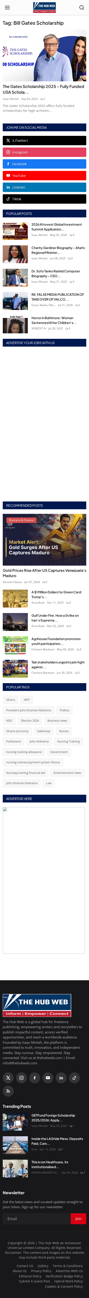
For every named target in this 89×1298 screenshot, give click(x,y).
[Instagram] (21, 1077)
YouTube (19, 175)
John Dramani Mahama (21, 783)
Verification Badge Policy (64, 1276)
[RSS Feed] (8, 1091)
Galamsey (43, 731)
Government (59, 752)
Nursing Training (68, 741)
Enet (34, 1149)
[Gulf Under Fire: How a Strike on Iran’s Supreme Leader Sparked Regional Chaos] (15, 622)
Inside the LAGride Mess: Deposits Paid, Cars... (57, 1140)
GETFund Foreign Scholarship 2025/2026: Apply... (53, 1117)
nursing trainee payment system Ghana (33, 762)
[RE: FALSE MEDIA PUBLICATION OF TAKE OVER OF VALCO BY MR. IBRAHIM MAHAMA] (15, 301)
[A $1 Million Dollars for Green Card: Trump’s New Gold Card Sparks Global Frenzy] (15, 599)
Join (78, 1218)
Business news (57, 720)
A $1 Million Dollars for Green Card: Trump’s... (56, 594)
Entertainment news (67, 773)
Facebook (19, 164)
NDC (9, 720)
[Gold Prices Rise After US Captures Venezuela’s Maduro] (44, 540)
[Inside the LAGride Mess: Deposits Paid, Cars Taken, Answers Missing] (15, 1145)
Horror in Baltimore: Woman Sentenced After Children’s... (54, 320)
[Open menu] (7, 7)
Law (49, 783)
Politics (64, 710)
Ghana (10, 700)
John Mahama (39, 741)
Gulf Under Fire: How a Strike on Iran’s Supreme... (55, 617)
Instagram (20, 152)
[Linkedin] (61, 1077)
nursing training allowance (24, 752)
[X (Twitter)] (8, 1077)
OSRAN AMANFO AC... (45, 1173)
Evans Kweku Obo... (43, 305)
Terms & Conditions (68, 1266)
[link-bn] (44, 424)
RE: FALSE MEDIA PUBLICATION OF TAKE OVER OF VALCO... (57, 296)
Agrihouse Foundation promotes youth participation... (56, 641)
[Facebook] (34, 1077)
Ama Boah (38, 603)
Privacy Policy (41, 1271)
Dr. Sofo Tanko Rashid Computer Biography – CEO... (55, 273)
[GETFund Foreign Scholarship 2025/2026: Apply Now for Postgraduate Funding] (15, 1122)
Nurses (64, 731)
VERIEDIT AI (38, 328)
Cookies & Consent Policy (64, 1286)
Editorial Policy (30, 1276)
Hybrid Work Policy (68, 1281)
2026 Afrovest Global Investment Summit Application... (56, 226)
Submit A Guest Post (34, 1281)
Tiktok (16, 199)
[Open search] (81, 7)
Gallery (43, 1266)
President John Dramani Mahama (28, 710)
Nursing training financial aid (25, 773)
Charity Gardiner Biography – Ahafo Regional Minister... (58, 250)
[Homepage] (44, 7)
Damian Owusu (12, 582)
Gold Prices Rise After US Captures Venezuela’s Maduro (44, 573)
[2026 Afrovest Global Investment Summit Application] (15, 231)
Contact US (25, 1266)
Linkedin (18, 187)
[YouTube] (47, 1077)
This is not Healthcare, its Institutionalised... (49, 1164)
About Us (20, 1271)
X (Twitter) (20, 140)
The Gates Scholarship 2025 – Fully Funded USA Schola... (43, 89)
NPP (27, 700)
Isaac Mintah (11, 99)
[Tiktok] (74, 1077)
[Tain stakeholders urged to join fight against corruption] (15, 669)
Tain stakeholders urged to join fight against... (58, 664)
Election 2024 (30, 720)
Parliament (13, 741)
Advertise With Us (69, 1271)
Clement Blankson (43, 649)
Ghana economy (17, 731)
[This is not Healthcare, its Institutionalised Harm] (15, 1169)
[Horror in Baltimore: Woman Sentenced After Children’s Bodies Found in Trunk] (15, 324)
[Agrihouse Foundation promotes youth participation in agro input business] (15, 645)
